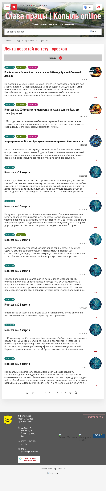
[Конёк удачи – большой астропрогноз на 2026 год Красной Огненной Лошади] (95, 77)
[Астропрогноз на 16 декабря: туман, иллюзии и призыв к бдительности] (95, 146)
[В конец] (76, 393)
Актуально (21, 67)
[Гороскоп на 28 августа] (95, 177)
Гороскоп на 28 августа (17, 172)
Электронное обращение (30, 460)
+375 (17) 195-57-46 (28, 442)
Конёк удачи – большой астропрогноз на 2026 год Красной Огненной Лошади (42, 74)
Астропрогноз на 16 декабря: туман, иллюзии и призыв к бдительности (43, 141)
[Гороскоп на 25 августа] (95, 275)
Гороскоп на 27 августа (17, 206)
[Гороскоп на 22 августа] (95, 368)
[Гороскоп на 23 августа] (95, 334)
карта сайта (95, 417)
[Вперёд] (70, 393)
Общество (10, 67)
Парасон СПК (58, 468)
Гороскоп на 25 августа (17, 271)
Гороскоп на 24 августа (17, 304)
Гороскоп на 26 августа (17, 240)
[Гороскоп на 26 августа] (95, 244)
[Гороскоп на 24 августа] (95, 309)
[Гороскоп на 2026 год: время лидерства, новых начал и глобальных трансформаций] (95, 114)
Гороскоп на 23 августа (17, 330)
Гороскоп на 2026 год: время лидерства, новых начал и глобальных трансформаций (41, 111)
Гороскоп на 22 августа (17, 364)
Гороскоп (33, 67)
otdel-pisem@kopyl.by (29, 450)
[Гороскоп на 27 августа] (95, 211)
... (53, 392)
